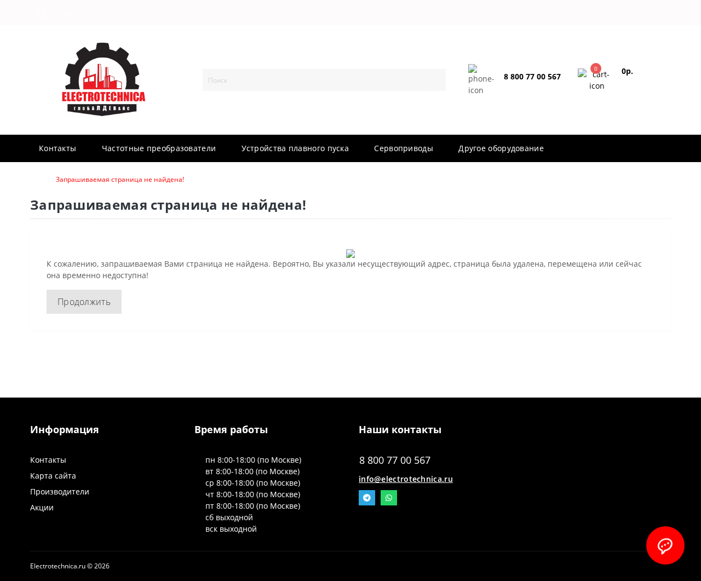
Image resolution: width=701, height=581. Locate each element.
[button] (71, 12)
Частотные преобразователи (159, 148)
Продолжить (84, 302)
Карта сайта (53, 475)
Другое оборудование (501, 148)
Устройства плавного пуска (295, 148)
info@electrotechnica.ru (406, 479)
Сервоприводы (403, 148)
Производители (59, 491)
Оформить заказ (639, 84)
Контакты (57, 148)
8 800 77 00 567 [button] (394, 460)
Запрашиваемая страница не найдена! (120, 179)
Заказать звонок (529, 85)
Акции (42, 507)
